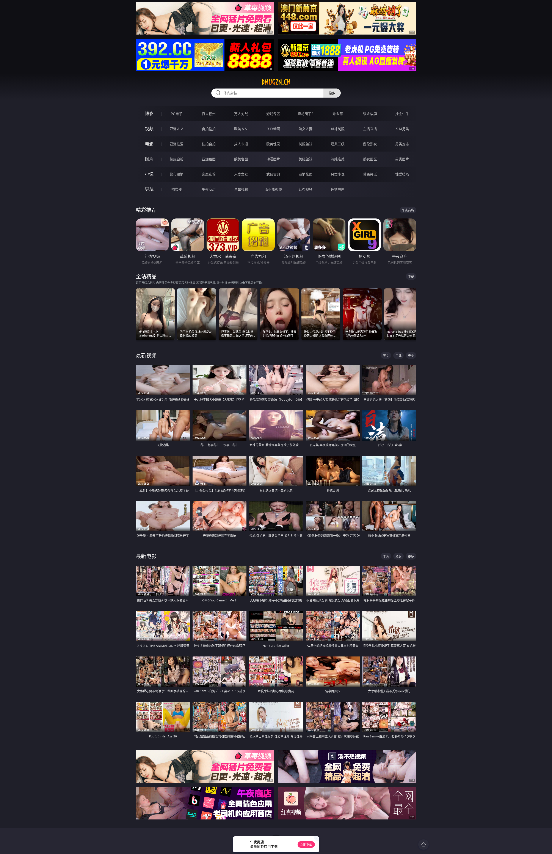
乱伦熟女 (370, 144)
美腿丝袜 (305, 159)
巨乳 (398, 355)
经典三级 (338, 144)
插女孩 (176, 189)
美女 (386, 355)
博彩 (149, 114)
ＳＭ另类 (402, 129)
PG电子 (176, 113)
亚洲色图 (209, 159)
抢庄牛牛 (402, 113)
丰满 (386, 556)
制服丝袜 (305, 144)
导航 (149, 189)
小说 (149, 174)
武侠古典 (273, 174)
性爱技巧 (402, 174)
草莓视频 (241, 189)
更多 (411, 355)
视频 (149, 129)
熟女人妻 (305, 129)
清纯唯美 (338, 159)
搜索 (332, 93)
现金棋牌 (370, 113)
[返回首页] (423, 844)
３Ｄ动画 (273, 129)
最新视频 (146, 355)
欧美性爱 (273, 144)
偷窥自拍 (176, 159)
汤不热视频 (273, 189)
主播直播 (370, 129)
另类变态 (402, 144)
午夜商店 (209, 189)
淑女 (398, 556)
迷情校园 (305, 174)
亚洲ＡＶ (176, 129)
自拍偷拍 (209, 129)
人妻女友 (241, 174)
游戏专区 (273, 113)
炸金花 (337, 113)
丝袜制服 (338, 129)
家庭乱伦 (209, 174)
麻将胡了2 (305, 113)
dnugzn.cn (276, 82)
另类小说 (338, 174)
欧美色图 (241, 159)
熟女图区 (370, 159)
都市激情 (176, 174)
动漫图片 (273, 159)
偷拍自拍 (209, 144)
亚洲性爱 (176, 144)
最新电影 (146, 556)
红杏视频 (305, 189)
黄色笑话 (370, 174)
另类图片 (402, 159)
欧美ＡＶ (241, 129)
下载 (411, 276)
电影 (149, 144)
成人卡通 (241, 144)
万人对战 (241, 113)
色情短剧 (338, 189)
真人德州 (209, 113)
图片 (149, 159)
